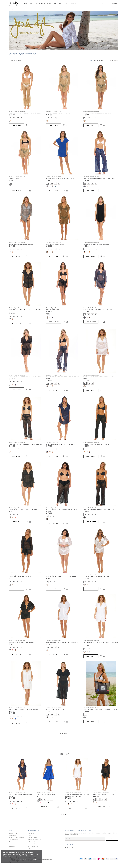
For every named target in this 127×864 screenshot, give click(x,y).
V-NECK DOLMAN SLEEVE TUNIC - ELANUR (97, 113)
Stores (30, 848)
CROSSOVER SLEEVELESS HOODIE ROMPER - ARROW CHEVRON (26, 310)
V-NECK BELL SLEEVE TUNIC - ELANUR (58, 113)
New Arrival (12, 835)
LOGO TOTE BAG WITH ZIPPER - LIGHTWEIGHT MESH (100, 709)
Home (10, 9)
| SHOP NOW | (64, 754)
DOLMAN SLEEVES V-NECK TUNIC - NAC (96, 577)
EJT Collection (13, 839)
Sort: (91, 60)
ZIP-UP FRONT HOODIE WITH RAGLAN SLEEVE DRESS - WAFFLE (100, 643)
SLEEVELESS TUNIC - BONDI (55, 244)
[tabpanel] (22, 786)
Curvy (11, 844)
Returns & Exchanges (34, 839)
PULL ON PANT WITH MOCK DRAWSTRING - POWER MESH (62, 377)
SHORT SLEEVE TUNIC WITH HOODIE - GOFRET (61, 444)
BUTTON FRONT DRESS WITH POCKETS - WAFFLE (62, 642)
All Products (13, 833)
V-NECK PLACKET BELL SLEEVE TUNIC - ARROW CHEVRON (98, 377)
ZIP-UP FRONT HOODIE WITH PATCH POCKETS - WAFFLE (24, 710)
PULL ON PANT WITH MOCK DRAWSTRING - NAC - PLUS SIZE (62, 510)
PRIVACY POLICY (25, 859)
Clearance (12, 846)
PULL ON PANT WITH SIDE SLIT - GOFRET (96, 444)
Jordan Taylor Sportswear (45, 792)
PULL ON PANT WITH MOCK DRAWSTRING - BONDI (99, 178)
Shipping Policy (32, 837)
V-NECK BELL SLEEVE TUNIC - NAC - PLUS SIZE (61, 577)
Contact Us (31, 833)
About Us (30, 835)
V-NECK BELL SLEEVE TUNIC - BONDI (21, 244)
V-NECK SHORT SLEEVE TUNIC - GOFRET (21, 642)
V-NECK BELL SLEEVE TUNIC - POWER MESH (97, 309)
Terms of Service (33, 846)
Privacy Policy (32, 844)
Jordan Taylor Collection (16, 837)
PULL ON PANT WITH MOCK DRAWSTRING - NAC (98, 509)
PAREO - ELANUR (14, 178)
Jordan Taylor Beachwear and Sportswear (15, 3)
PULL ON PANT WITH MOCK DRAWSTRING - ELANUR (25, 113)
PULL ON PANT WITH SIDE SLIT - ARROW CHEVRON (25, 444)
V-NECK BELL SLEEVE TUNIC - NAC (20, 577)
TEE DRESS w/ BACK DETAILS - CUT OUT (96, 244)
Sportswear (12, 842)
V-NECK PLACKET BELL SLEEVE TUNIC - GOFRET (24, 509)
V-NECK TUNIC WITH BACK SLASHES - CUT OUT (61, 178)
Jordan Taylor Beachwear (17, 111)
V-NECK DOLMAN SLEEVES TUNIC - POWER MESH (25, 377)
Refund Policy (32, 842)
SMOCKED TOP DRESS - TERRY (46, 794)
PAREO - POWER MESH (53, 309)
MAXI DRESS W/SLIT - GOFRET (55, 709)
